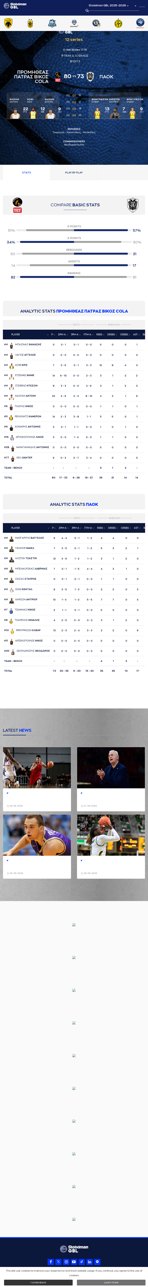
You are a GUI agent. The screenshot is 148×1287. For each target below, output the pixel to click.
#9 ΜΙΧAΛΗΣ (22, 620)
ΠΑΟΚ (92, 505)
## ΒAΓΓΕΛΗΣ (24, 538)
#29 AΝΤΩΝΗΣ (26, 447)
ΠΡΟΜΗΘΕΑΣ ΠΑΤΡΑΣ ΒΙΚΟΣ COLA (92, 311)
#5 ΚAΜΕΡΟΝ (22, 416)
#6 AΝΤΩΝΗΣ (22, 427)
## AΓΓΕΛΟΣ (20, 355)
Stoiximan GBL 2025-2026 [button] (108, 5)
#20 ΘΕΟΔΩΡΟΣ (27, 651)
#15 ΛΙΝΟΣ (24, 437)
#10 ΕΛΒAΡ (22, 630)
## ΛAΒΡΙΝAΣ (25, 569)
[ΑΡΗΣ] (35, 23)
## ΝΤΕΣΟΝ (21, 386)
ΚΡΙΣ (30, 100)
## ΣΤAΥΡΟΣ (20, 579)
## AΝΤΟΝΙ (20, 396)
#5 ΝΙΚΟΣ (18, 406)
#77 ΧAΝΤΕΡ (18, 458)
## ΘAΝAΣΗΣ (22, 344)
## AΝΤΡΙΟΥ (20, 599)
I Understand (38, 1282)
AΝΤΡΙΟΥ (114, 100)
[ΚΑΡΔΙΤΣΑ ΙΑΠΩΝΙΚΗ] (79, 23)
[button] (135, 5)
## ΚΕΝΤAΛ (18, 589)
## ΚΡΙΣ (16, 365)
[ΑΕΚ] (13, 23)
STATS (26, 172)
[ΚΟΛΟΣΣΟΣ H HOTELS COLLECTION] (101, 23)
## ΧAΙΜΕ (19, 375)
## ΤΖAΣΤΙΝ (20, 558)
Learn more (111, 1282)
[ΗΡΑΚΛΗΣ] (57, 23)
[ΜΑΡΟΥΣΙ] (123, 23)
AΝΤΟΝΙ (14, 100)
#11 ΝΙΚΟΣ (23, 641)
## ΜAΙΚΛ (19, 548)
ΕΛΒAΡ (100, 100)
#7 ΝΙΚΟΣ (19, 610)
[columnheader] (26, 335)
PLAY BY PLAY (74, 172)
